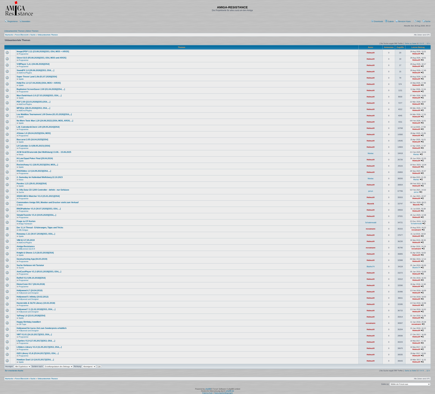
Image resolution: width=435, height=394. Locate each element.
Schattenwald (370, 222)
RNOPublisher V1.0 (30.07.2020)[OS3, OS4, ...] (39, 209)
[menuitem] (377, 21)
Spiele (21, 79)
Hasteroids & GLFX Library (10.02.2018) (36, 303)
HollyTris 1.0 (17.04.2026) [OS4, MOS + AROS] (39, 83)
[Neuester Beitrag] (422, 54)
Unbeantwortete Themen (14, 31)
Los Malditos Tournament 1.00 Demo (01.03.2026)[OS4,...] (44, 114)
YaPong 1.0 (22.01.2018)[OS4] (31, 315)
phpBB (208, 389)
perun (370, 191)
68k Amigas (23, 230)
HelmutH (371, 53)
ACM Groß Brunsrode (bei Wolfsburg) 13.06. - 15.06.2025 (44, 152)
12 (428, 43)
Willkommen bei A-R (27, 249)
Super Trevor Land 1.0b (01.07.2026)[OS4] (37, 76)
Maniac (371, 153)
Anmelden (26, 21)
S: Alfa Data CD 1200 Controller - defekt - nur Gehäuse (43, 190)
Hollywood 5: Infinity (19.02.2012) (32, 297)
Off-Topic (22, 324)
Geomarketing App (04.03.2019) (32, 259)
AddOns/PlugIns (25, 73)
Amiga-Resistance (26, 246)
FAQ (418, 21)
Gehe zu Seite (410, 43)
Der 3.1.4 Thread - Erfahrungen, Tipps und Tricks (40, 227)
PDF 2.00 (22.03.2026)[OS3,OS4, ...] (33, 102)
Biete (21, 205)
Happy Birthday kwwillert (29, 322)
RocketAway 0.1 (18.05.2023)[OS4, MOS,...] (37, 165)
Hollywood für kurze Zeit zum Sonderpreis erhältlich (41, 328)
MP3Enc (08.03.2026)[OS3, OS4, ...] (33, 108)
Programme (23, 54)
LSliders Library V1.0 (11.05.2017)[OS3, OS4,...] (39, 347)
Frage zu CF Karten (26, 221)
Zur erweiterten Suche (14, 371)
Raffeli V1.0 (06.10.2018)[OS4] (31, 278)
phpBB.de (230, 391)
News (21, 154)
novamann (370, 229)
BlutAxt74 (371, 266)
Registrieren (12, 21)
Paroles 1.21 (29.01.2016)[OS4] (32, 183)
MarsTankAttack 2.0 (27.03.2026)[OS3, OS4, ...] (39, 95)
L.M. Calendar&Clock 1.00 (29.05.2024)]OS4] (38, 127)
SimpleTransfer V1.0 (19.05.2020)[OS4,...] (36, 215)
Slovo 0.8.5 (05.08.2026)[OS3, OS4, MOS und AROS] (41, 58)
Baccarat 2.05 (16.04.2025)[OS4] (32, 139)
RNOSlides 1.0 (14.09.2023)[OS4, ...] (34, 171)
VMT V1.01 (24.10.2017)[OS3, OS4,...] (34, 334)
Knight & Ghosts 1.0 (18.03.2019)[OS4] (35, 253)
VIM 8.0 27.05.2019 (26, 240)
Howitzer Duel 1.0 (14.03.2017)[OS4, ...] (35, 359)
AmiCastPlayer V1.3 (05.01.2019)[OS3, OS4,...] (39, 271)
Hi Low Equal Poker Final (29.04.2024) (35, 158)
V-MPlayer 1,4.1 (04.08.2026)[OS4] (33, 64)
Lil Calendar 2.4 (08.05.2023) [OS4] (33, 146)
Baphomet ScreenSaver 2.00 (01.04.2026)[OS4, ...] (41, 89)
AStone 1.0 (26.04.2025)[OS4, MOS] (34, 133)
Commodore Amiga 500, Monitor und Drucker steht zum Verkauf (48, 202)
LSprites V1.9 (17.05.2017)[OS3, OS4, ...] (36, 341)
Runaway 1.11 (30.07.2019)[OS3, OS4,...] (36, 234)
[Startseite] (19, 16)
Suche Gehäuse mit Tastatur (30, 265)
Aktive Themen (32, 31)
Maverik (370, 204)
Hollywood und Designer (29, 293)
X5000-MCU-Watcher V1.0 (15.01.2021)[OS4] (38, 196)
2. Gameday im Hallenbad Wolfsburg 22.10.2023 (40, 177)
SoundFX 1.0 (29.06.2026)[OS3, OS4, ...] (35, 70)
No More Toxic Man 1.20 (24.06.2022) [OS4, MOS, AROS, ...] (45, 120)
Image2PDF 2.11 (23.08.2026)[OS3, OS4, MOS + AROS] (43, 51)
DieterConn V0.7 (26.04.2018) (31, 284)
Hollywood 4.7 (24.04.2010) (29, 290)
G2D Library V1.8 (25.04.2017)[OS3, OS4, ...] (38, 353)
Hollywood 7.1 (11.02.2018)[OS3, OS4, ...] (36, 309)
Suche (427, 21)
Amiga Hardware (25, 224)
